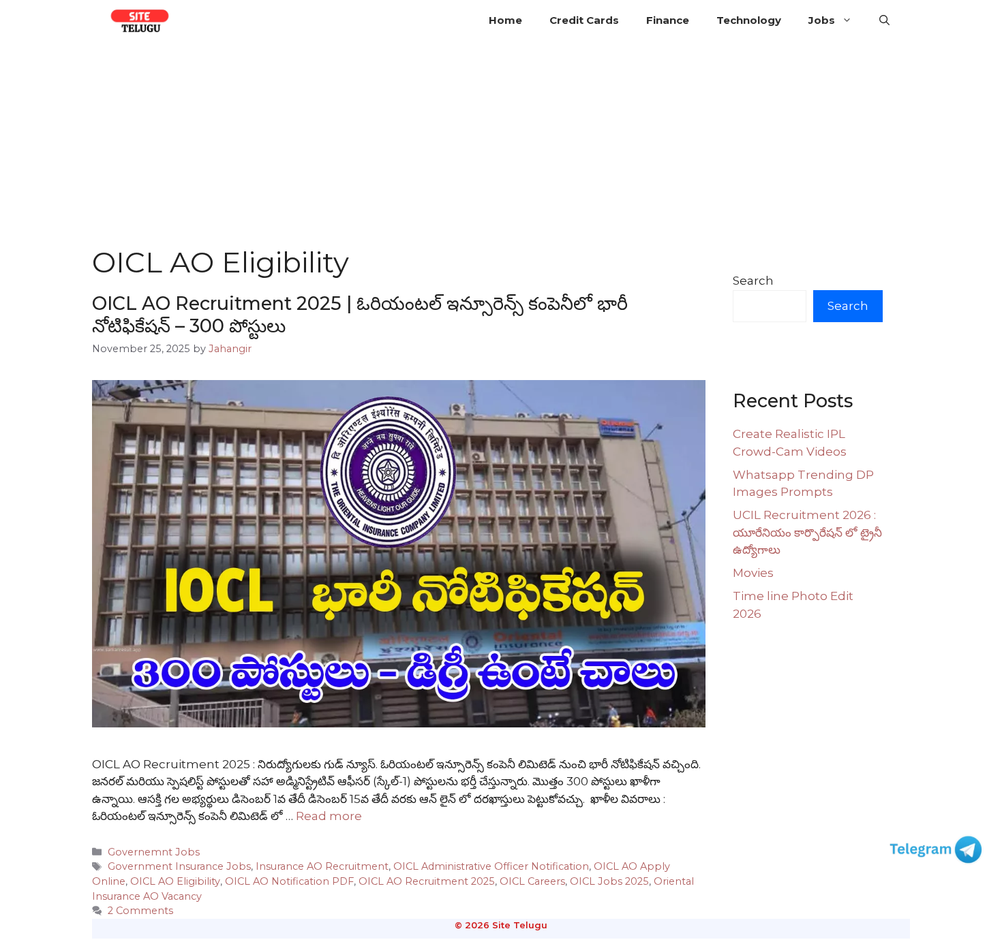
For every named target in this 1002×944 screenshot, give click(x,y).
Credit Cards (584, 20)
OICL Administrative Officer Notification (491, 866)
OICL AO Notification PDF (289, 881)
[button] (884, 20)
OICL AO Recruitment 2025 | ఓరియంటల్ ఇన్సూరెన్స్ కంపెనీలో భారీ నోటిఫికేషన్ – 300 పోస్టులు (360, 314)
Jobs (821, 20)
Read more (329, 816)
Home (505, 20)
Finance (667, 20)
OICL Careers (532, 881)
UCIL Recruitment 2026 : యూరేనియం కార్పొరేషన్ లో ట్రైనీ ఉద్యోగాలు (807, 532)
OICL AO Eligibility (175, 881)
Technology (748, 20)
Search (753, 280)
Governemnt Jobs (154, 852)
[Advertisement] (501, 143)
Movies (753, 573)
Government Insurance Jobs (179, 866)
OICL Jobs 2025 (609, 881)
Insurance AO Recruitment (322, 866)
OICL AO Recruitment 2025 (427, 881)
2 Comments (140, 910)
